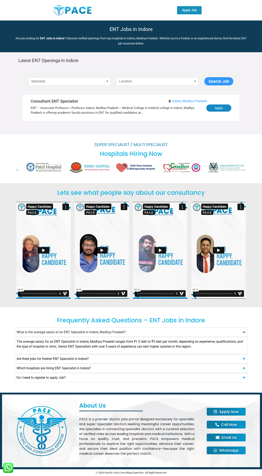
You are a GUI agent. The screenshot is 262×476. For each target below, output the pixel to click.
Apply (219, 108)
